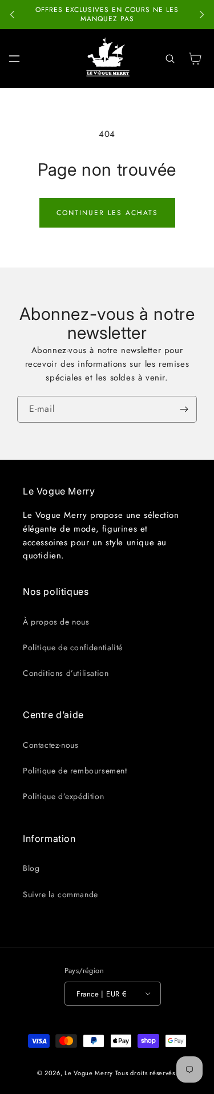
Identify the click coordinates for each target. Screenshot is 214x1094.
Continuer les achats (107, 213)
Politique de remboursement (75, 770)
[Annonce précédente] (12, 15)
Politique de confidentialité (73, 647)
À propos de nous (56, 621)
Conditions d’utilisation (65, 673)
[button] (14, 58)
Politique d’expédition (63, 796)
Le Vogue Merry (88, 1072)
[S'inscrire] (183, 409)
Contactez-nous (50, 745)
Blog (31, 868)
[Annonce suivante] (201, 15)
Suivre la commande (60, 894)
